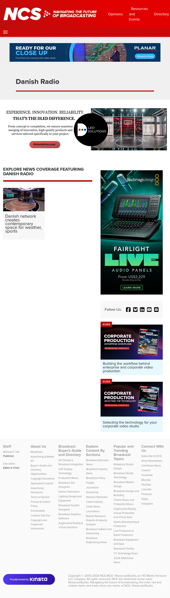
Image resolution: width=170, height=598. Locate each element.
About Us (38, 446)
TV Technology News (126, 553)
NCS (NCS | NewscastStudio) (118, 576)
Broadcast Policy (95, 478)
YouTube (146, 484)
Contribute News (151, 465)
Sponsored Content (42, 483)
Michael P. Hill (11, 452)
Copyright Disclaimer (43, 478)
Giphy (144, 499)
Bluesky (146, 480)
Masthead (36, 452)
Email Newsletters (151, 461)
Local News (93, 511)
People (90, 482)
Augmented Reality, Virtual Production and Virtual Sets (125, 513)
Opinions (115, 14)
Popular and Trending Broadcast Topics (124, 452)
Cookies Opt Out (40, 515)
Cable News (93, 506)
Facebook (147, 475)
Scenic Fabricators (69, 491)
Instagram (147, 503)
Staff (7, 446)
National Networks (97, 497)
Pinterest (146, 494)
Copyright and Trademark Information (39, 524)
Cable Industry (94, 502)
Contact (146, 470)
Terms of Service (40, 497)
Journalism (92, 487)
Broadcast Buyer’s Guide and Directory (69, 450)
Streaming (92, 492)
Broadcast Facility (124, 548)
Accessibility (38, 510)
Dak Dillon (9, 463)
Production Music (68, 478)
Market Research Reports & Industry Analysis (96, 520)
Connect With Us (152, 448)
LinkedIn (146, 489)
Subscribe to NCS (151, 456)
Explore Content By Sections (95, 450)
